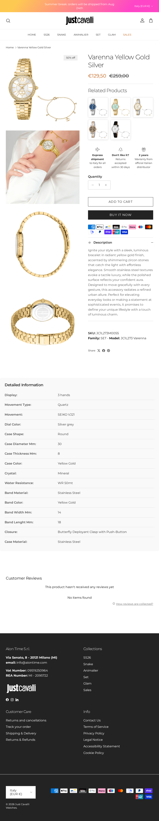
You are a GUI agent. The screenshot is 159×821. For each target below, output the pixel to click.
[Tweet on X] (98, 350)
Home (10, 47)
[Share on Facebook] (103, 350)
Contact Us (92, 720)
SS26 (47, 34)
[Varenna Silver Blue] (98, 107)
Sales (87, 690)
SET (98, 34)
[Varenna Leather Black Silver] (121, 130)
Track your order (18, 727)
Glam (87, 683)
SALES (127, 34)
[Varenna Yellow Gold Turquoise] (121, 107)
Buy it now (121, 215)
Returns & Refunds (20, 740)
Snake (88, 664)
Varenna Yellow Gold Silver (34, 47)
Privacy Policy (93, 733)
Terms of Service (96, 727)
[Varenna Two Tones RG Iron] (98, 130)
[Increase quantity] (107, 185)
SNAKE (61, 34)
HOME (32, 34)
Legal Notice (93, 740)
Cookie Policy (93, 753)
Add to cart (121, 202)
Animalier (90, 670)
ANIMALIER (81, 34)
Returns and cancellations (26, 720)
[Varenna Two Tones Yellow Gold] (143, 107)
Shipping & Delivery (21, 733)
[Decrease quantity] (91, 185)
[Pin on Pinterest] (108, 350)
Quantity (95, 176)
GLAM (112, 34)
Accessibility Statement (101, 746)
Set (86, 677)
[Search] (8, 20)
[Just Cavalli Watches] (80, 20)
